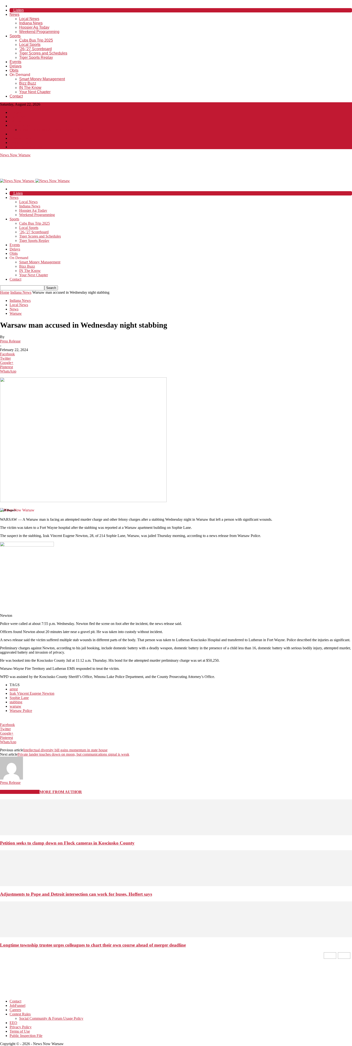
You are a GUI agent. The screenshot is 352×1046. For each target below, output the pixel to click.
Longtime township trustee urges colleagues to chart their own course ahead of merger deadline (93, 945)
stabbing (16, 702)
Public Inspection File (26, 147)
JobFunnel (17, 117)
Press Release (10, 341)
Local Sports (29, 45)
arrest (14, 689)
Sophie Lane (19, 698)
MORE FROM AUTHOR (61, 792)
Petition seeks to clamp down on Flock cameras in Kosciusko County (67, 842)
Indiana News (31, 23)
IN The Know (30, 88)
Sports (15, 36)
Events (15, 62)
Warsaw (16, 313)
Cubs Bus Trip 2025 (36, 40)
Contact (16, 96)
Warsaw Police (21, 711)
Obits (14, 70)
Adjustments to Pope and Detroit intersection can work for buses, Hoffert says (76, 894)
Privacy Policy (21, 138)
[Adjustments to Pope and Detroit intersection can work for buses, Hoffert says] (176, 885)
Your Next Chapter (35, 92)
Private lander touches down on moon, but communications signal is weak (73, 754)
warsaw (15, 706)
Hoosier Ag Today (34, 27)
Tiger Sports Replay (36, 57)
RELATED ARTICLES (20, 792)
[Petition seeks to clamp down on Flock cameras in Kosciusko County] (176, 834)
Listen (18, 10)
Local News (29, 19)
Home (4, 292)
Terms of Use (20, 143)
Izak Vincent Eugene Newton (32, 693)
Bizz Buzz (27, 83)
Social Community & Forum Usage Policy (51, 130)
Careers (15, 121)
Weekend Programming (39, 32)
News (14, 14)
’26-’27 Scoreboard (35, 49)
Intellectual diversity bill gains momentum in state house (65, 750)
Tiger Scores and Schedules (43, 53)
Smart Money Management (42, 79)
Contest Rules (20, 125)
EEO (13, 134)
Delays (16, 66)
